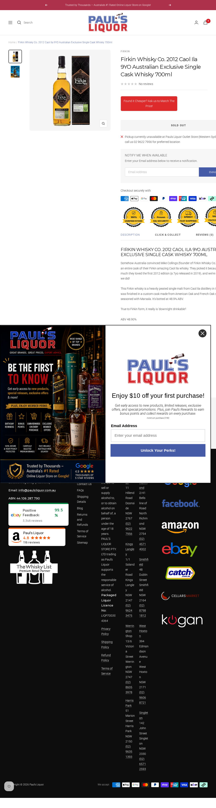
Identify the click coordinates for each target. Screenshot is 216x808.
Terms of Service (82, 534)
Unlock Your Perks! (158, 450)
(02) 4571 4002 (142, 544)
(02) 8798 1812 (142, 610)
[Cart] (205, 22)
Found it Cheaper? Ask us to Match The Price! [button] (149, 103)
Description (130, 234)
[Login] (196, 22)
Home (11, 42)
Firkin (125, 51)
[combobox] (55, 22)
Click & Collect (168, 234)
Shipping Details (82, 499)
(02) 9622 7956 (129, 529)
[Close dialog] (202, 333)
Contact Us (84, 484)
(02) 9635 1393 (129, 751)
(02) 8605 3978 (129, 687)
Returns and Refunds (82, 520)
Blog (80, 508)
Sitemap (82, 542)
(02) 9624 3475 (129, 610)
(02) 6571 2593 (142, 764)
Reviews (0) (205, 234)
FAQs (80, 490)
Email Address (124, 425)
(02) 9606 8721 (142, 697)
